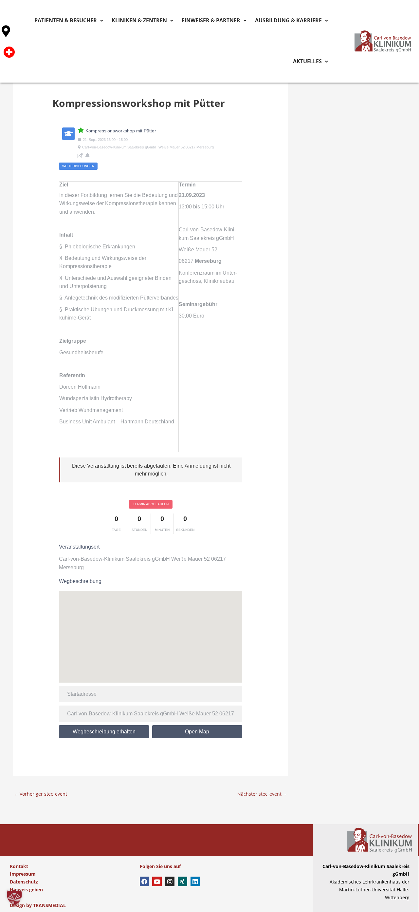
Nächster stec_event (262, 794)
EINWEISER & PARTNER (196, 21)
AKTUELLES (311, 21)
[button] (14, 897)
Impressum (23, 874)
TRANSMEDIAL (49, 905)
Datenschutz (24, 882)
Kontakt (19, 866)
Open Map (197, 731)
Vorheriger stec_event (40, 794)
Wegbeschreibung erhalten (104, 731)
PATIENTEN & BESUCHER (75, 21)
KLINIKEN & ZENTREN (136, 21)
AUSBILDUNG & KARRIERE (260, 21)
